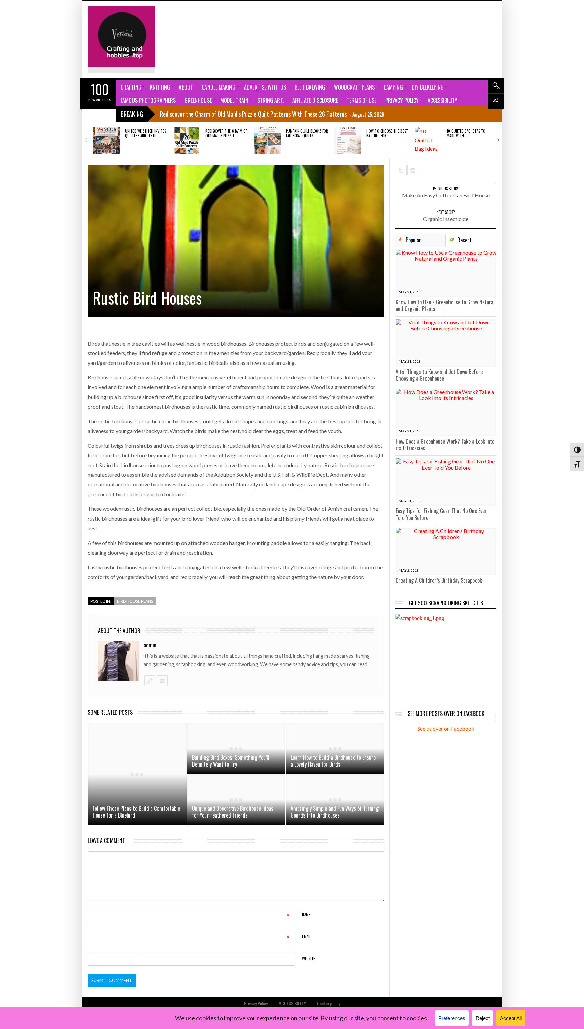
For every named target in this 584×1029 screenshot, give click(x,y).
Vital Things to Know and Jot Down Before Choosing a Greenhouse (439, 375)
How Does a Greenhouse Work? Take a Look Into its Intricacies (445, 444)
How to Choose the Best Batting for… (387, 133)
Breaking (132, 113)
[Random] (496, 101)
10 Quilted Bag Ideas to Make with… (466, 133)
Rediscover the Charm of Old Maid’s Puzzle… (226, 133)
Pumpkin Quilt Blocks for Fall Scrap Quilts (307, 133)
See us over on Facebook (445, 728)
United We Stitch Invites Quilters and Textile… (145, 133)
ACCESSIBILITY (292, 1003)
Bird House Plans (135, 601)
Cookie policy (328, 1003)
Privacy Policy (256, 1003)
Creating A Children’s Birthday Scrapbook (439, 580)
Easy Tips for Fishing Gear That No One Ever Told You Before (441, 514)
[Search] (496, 85)
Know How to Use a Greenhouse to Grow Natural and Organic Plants (445, 305)
